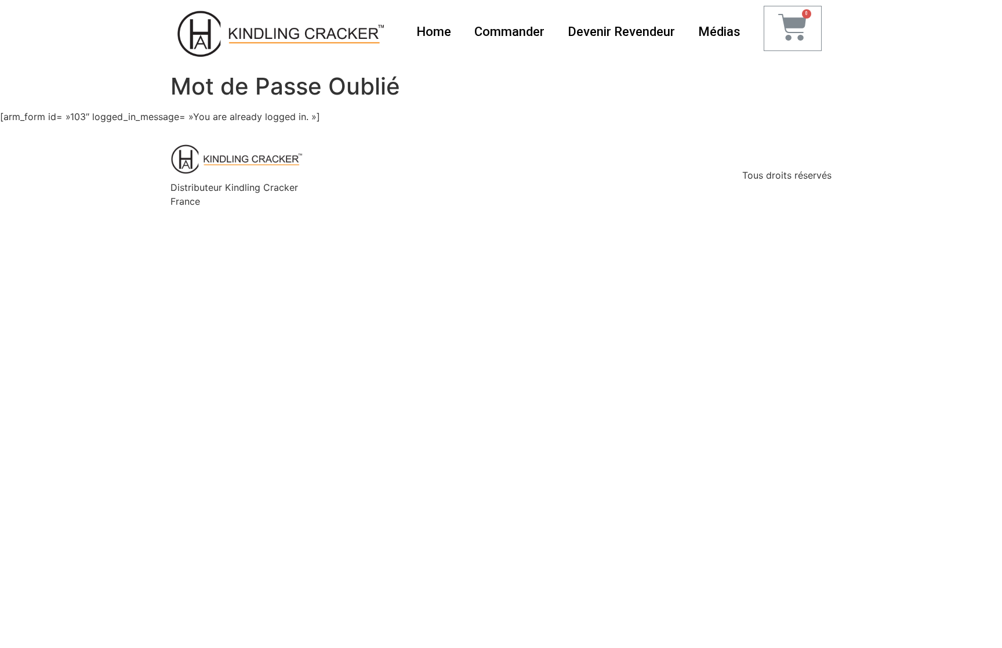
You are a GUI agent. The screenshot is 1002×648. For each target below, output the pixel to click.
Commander (509, 31)
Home (433, 31)
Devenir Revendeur (621, 31)
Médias (719, 31)
